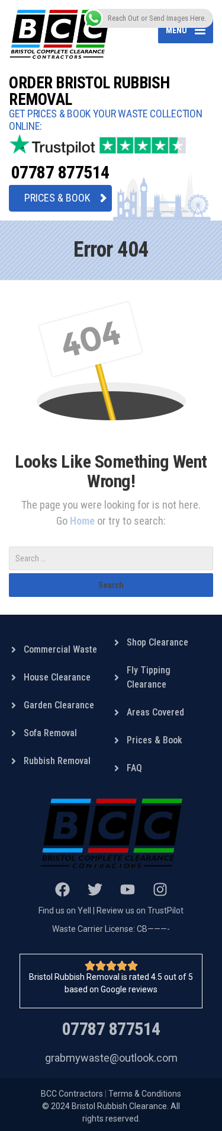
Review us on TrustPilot (140, 910)
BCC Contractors (72, 1093)
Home (83, 521)
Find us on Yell (64, 910)
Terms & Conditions (144, 1093)
